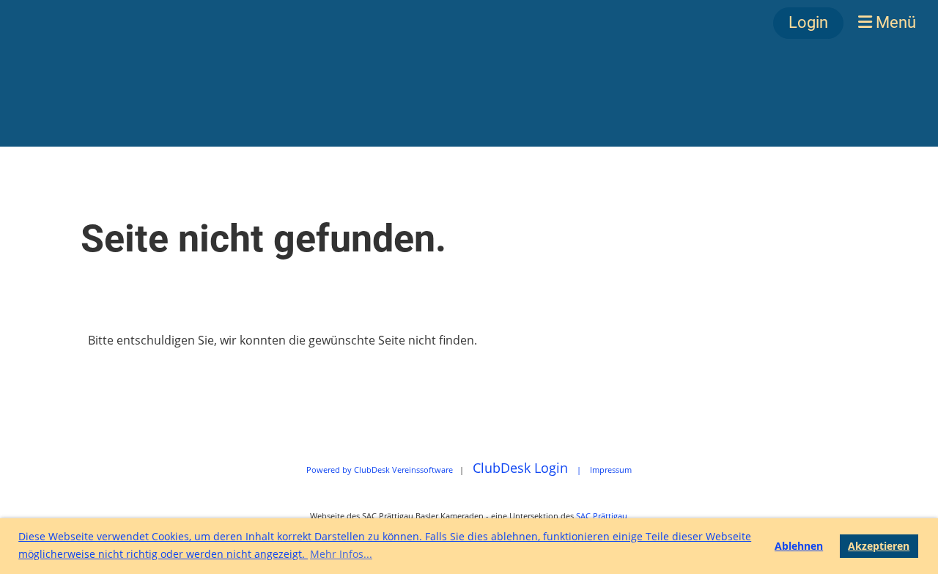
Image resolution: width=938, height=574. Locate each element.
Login (808, 22)
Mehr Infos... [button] (341, 554)
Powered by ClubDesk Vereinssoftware (379, 469)
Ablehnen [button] (799, 546)
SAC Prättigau (601, 515)
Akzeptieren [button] (878, 546)
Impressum (611, 469)
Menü (894, 22)
